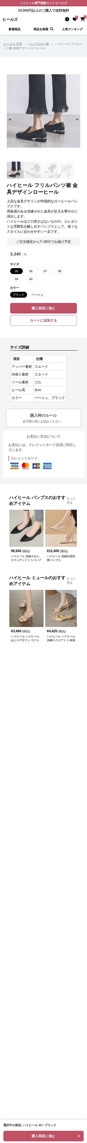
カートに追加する (43, 320)
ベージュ (37, 294)
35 (16, 271)
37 (45, 271)
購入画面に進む (43, 308)
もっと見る (71, 500)
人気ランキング (72, 29)
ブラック (18, 294)
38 (59, 271)
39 (16, 279)
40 (31, 279)
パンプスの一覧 (38, 44)
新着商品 (14, 29)
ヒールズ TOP (12, 44)
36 (31, 271)
